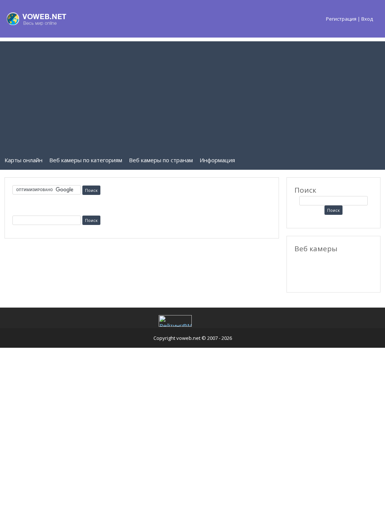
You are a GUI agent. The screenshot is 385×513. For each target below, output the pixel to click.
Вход (367, 18)
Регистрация (341, 18)
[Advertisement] (192, 93)
